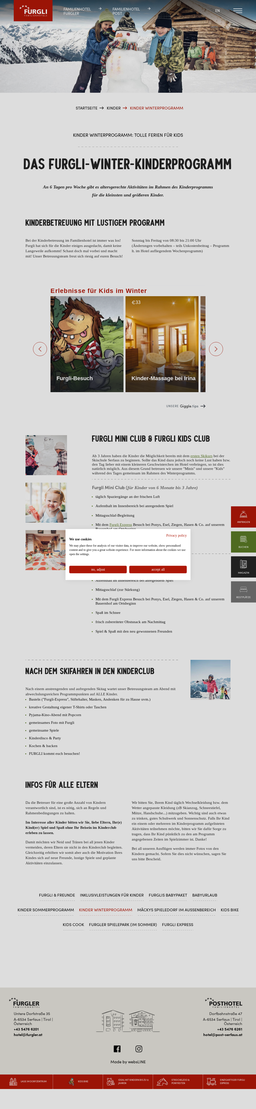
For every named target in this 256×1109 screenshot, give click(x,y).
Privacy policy (176, 535)
